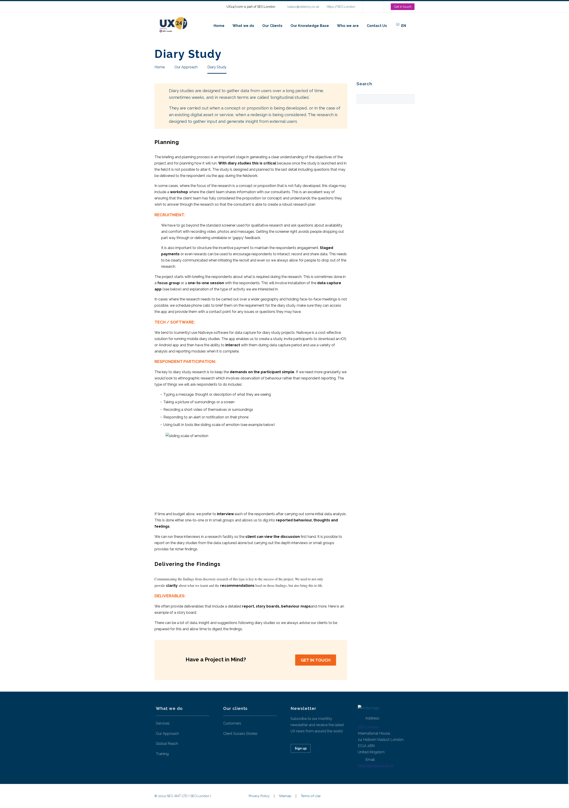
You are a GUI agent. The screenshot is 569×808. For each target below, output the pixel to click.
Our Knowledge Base (310, 26)
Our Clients (272, 26)
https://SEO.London (341, 6)
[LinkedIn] (373, 6)
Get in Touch (316, 660)
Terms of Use (311, 796)
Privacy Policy (259, 796)
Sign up (301, 748)
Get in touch (402, 6)
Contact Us (377, 26)
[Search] (414, 25)
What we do (243, 26)
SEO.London (368, 727)
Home (219, 26)
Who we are (348, 26)
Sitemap (285, 796)
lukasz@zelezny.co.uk (303, 6)
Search (410, 98)
